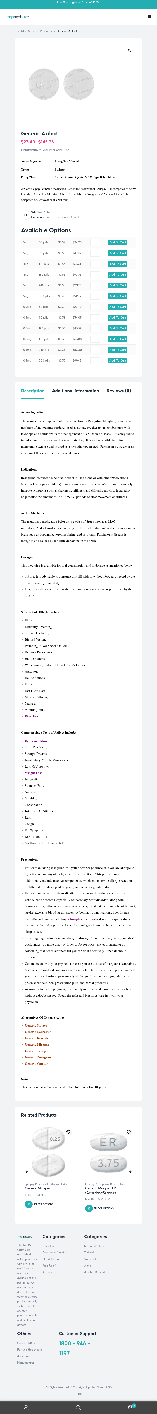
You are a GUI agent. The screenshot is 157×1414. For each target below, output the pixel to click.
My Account (26, 1408)
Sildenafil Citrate (94, 1246)
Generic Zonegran (38, 1057)
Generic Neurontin (38, 1031)
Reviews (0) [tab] (119, 391)
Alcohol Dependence (97, 1272)
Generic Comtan (36, 1063)
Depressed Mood (36, 740)
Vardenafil (90, 1259)
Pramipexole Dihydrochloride (51, 1184)
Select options (43, 1204)
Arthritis (47, 1272)
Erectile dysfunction (55, 1252)
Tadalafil (89, 1252)
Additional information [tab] (75, 391)
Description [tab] (32, 391)
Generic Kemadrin (38, 1038)
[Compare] (25, 215)
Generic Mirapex (37, 1044)
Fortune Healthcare (29, 1349)
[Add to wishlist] (69, 1132)
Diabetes (48, 1246)
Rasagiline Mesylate (69, 217)
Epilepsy (51, 217)
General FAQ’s (26, 1343)
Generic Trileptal (37, 1050)
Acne (87, 1265)
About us (23, 1356)
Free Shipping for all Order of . (78, 2)
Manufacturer (25, 1362)
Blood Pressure (52, 1259)
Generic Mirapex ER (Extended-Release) (100, 1190)
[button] (129, 50)
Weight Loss (33, 772)
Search (78, 1408)
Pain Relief (49, 1265)
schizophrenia (77, 918)
